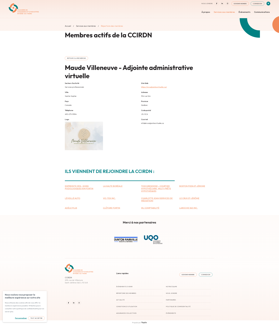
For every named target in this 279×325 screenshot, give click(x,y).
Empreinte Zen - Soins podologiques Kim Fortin (79, 187)
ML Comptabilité (150, 208)
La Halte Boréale (112, 186)
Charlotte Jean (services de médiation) (157, 199)
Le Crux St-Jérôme (189, 198)
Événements (244, 12)
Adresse (144, 92)
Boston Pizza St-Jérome (192, 186)
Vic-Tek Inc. (109, 198)
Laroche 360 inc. (188, 208)
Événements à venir (124, 286)
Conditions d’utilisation (126, 306)
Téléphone (69, 110)
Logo (67, 119)
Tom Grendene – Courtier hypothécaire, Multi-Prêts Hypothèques (156, 188)
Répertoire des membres (126, 293)
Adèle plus (71, 208)
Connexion (257, 3)
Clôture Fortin (111, 208)
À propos (206, 12)
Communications (262, 12)
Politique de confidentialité (178, 306)
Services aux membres (224, 12)
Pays (67, 101)
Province (144, 101)
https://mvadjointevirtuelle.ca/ (154, 87)
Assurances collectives (126, 313)
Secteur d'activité (72, 83)
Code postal (146, 110)
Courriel (144, 119)
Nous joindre (207, 3)
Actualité (120, 300)
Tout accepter (36, 318)
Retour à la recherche (76, 58)
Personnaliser (21, 318)
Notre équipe (171, 286)
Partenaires (171, 300)
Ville (66, 92)
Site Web (144, 83)
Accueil (68, 26)
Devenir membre (240, 3)
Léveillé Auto (72, 198)
